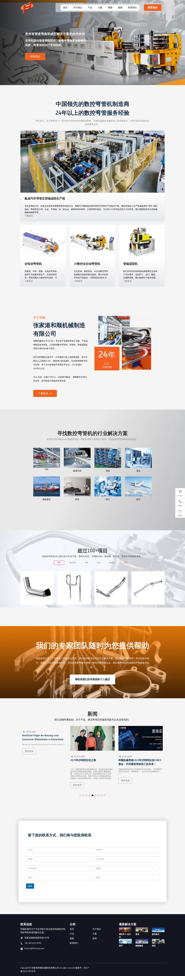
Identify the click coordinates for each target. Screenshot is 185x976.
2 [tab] (83, 795)
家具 (137, 934)
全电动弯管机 (33, 264)
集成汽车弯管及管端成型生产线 (45, 198)
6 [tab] (95, 795)
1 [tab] (80, 795)
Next (181, 43)
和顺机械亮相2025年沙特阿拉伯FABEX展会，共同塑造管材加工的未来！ (91, 762)
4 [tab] (89, 795)
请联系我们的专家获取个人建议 (92, 679)
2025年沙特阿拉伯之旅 (35, 760)
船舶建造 (139, 945)
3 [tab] (86, 795)
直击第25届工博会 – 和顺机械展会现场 (140, 760)
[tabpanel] (44, 759)
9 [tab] (104, 795)
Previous (4, 43)
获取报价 (153, 7)
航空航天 (155, 934)
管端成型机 (130, 264)
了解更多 (29, 215)
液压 (154, 945)
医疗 (121, 945)
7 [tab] (98, 795)
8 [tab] (101, 795)
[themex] (37, 7)
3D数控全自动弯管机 (87, 264)
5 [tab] (92, 795)
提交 (30, 886)
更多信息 (29, 785)
